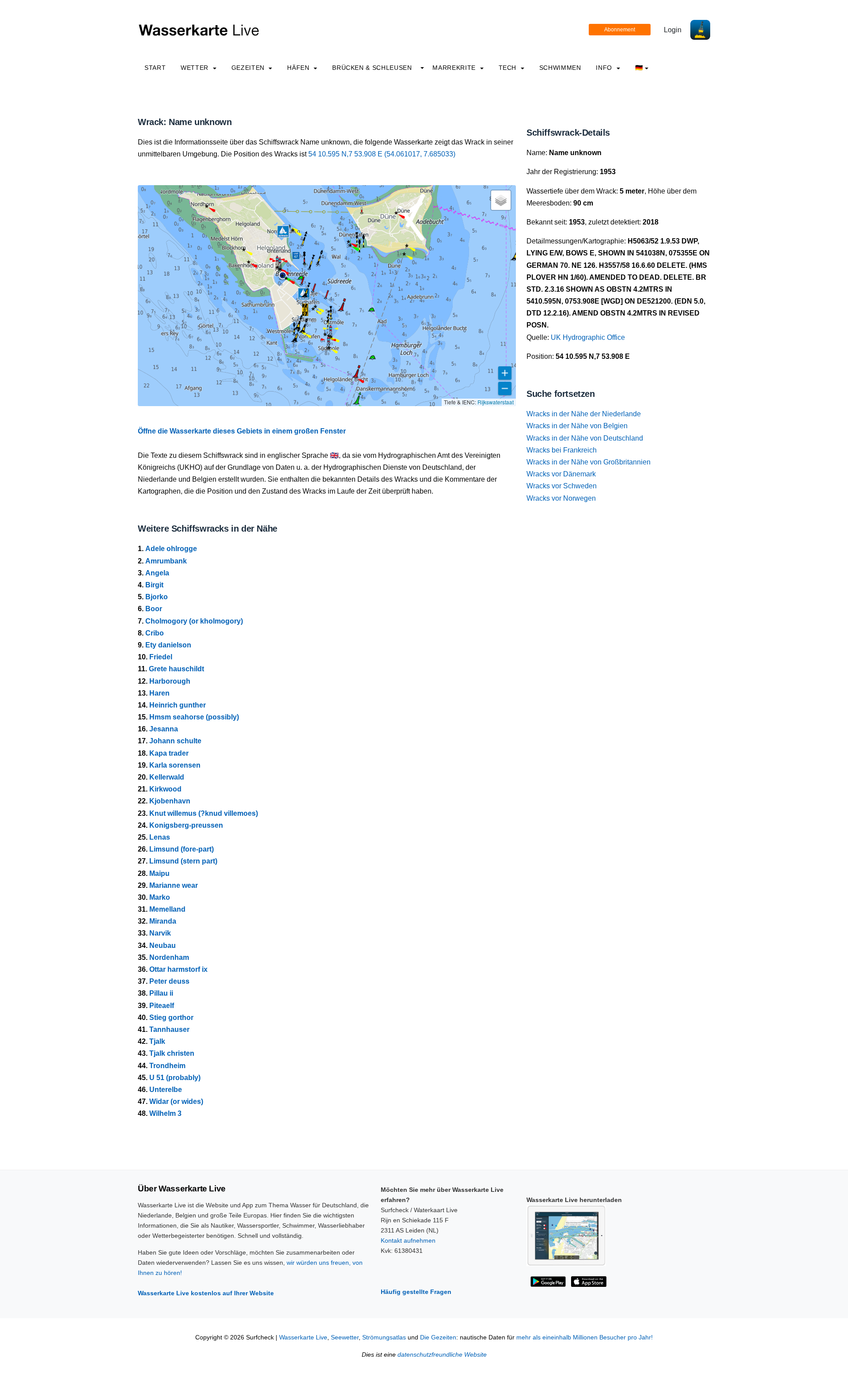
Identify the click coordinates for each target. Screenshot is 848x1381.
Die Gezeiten (438, 1337)
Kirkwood (165, 789)
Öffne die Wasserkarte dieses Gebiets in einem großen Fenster (242, 431)
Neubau (162, 945)
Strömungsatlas (384, 1337)
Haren (159, 693)
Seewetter (345, 1337)
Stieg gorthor (171, 1017)
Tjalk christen (171, 1053)
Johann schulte (175, 741)
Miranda (162, 921)
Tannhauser (169, 1029)
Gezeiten (249, 67)
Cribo (154, 633)
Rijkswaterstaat (495, 402)
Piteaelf (161, 1005)
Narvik (160, 933)
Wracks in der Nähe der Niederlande (583, 414)
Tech (509, 67)
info (605, 67)
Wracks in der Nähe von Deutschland (584, 438)
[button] (305, 310)
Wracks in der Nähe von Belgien (577, 426)
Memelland (167, 909)
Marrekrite (454, 67)
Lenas (159, 837)
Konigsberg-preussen (186, 825)
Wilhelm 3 (165, 1113)
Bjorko (156, 597)
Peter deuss (169, 981)
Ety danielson (168, 645)
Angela (157, 573)
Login (672, 30)
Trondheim (167, 1065)
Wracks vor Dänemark (561, 474)
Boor (153, 609)
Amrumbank (166, 561)
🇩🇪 (639, 67)
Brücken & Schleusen (372, 67)
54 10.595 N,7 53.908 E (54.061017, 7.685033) (381, 154)
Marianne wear (173, 885)
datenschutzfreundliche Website (442, 1354)
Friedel (160, 657)
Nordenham (169, 957)
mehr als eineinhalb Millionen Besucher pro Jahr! (584, 1337)
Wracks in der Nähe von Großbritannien (588, 462)
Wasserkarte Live (303, 1337)
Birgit (154, 585)
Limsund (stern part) (183, 861)
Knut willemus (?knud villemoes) (203, 813)
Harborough (169, 681)
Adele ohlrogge (171, 548)
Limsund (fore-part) (181, 849)
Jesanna (163, 729)
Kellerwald (166, 777)
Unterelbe (165, 1089)
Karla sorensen (175, 765)
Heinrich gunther (177, 705)
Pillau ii (161, 993)
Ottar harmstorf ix (178, 969)
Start (155, 67)
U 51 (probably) (175, 1077)
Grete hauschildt (176, 669)
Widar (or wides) (176, 1101)
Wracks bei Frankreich (561, 450)
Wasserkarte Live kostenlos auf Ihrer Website (206, 1293)
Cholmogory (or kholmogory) (194, 621)
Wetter (195, 67)
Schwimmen (560, 67)
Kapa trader (169, 753)
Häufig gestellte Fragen (416, 1291)
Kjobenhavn (169, 801)
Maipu (159, 873)
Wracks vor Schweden (561, 486)
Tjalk (157, 1041)
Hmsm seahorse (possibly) (194, 717)
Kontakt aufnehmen (408, 1240)
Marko (159, 897)
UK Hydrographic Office (588, 337)
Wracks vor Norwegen (561, 498)
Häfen (299, 67)
